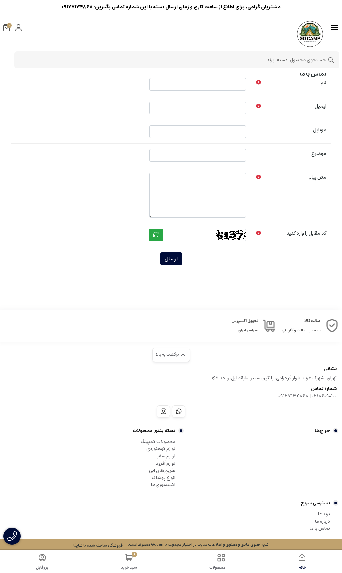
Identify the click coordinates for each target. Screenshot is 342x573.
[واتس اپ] (178, 411)
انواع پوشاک (163, 478)
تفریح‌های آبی (162, 470)
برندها (324, 514)
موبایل (319, 130)
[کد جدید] (156, 235)
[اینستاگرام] (163, 411)
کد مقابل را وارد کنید (306, 233)
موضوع (318, 153)
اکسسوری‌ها (163, 485)
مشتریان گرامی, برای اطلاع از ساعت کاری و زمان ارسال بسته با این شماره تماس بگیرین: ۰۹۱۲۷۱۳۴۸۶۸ (171, 7)
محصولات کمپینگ (158, 442)
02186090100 (324, 396)
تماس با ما (320, 528)
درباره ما (322, 521)
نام (323, 82)
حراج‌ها (322, 430)
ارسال (171, 258)
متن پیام (317, 177)
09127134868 (293, 396)
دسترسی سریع (315, 502)
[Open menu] (334, 27)
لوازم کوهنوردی (160, 449)
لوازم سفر (166, 456)
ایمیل (320, 106)
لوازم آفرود (165, 463)
